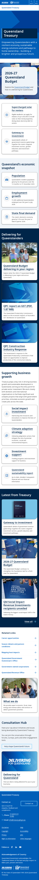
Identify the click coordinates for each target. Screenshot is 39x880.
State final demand (23, 213)
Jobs (21, 835)
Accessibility (24, 831)
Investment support (19, 453)
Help (21, 827)
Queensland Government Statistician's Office (12, 659)
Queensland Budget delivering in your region (18, 267)
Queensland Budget (22, 87)
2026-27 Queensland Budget (15, 563)
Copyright (5, 831)
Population (18, 175)
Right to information (9, 839)
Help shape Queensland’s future (17, 746)
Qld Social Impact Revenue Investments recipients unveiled (16, 605)
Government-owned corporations (15, 667)
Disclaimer (5, 827)
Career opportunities (10, 638)
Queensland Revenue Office (13, 672)
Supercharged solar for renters (22, 109)
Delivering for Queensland (11, 776)
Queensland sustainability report (22, 471)
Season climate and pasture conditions (13, 645)
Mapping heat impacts (11, 652)
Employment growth (19, 194)
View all (29, 621)
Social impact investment (20, 410)
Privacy (4, 835)
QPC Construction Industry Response (15, 347)
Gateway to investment (18, 134)
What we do (10, 701)
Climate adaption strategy (22, 430)
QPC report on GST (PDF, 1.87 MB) (17, 307)
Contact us (29, 803)
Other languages (25, 839)
